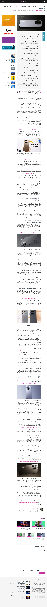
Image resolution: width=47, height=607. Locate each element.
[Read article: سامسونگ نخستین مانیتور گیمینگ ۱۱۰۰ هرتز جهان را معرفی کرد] (23, 524)
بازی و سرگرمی (38, 536)
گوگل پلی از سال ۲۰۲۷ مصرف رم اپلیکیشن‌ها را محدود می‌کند (21, 539)
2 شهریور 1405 (8, 87)
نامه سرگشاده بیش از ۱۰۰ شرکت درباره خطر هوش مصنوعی (21, 587)
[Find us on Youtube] (42, 597)
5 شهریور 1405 (43, 539)
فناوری (13, 581)
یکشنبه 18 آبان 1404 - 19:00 (30, 10)
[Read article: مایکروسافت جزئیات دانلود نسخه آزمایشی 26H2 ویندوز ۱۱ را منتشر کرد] (28, 592)
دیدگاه (44, 550)
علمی (13, 589)
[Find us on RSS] (35, 597)
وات (31, 305)
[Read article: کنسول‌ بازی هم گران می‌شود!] (41, 535)
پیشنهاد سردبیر (18, 10)
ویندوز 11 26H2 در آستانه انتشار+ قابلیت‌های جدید (7, 85)
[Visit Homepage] (24, 1)
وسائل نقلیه (12, 592)
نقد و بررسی (41, 4)
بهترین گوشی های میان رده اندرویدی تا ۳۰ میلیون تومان (27, 129)
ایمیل (29, 566)
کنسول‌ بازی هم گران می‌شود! (41, 538)
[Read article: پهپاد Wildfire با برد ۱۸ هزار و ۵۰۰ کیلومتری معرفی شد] (13, 73)
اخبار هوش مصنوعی (34, 526)
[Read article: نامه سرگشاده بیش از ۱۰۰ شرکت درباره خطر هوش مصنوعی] (28, 587)
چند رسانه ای (12, 595)
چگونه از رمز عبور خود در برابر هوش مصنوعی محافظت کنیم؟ (28, 267)
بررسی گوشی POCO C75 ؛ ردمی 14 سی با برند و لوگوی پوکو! (28, 502)
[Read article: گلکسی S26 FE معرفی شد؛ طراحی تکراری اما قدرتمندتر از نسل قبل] (31, 535)
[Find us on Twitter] (44, 597)
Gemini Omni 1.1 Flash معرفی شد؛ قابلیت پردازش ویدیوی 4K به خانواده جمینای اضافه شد (21, 582)
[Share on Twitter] (44, 38)
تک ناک (44, 4)
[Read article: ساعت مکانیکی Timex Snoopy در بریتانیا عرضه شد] (13, 78)
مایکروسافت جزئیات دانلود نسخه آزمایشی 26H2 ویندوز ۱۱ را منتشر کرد (21, 592)
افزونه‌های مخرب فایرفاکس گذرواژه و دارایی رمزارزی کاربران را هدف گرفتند (21, 597)
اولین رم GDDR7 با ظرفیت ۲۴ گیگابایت (29, 232)
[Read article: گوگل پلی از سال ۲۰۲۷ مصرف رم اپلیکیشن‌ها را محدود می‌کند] (21, 535)
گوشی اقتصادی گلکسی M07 (27, 173)
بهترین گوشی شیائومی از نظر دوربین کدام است (28, 383)
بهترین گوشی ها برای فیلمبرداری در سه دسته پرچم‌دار (28, 159)
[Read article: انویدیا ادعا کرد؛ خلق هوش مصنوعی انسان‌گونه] (38, 524)
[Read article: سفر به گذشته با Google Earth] (13, 82)
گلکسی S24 (32, 456)
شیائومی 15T (22, 91)
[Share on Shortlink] (44, 33)
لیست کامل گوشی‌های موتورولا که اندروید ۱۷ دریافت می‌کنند (6, 55)
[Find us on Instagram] (37, 597)
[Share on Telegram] (44, 36)
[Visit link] (8, 20)
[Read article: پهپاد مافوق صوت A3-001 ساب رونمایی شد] (13, 68)
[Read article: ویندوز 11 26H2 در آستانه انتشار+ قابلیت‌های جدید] (13, 86)
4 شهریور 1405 (8, 61)
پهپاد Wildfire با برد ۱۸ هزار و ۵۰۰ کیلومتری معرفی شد (6, 72)
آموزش (13, 586)
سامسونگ (21, 232)
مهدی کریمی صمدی (38, 10)
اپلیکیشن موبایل (29, 536)
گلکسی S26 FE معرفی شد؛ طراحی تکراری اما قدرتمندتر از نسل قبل (31, 539)
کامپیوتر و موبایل (12, 583)
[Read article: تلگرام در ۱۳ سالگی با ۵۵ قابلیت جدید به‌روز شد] (13, 61)
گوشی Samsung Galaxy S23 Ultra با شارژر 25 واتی (28, 350)
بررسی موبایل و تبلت (23, 10)
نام (44, 561)
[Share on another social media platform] (44, 40)
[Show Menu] (44, 1)
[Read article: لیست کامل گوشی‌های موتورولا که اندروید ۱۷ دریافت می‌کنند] (13, 56)
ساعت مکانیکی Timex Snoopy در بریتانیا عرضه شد (6, 77)
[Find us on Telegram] (40, 597)
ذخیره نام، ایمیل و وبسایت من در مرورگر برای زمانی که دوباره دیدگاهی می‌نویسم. (33, 570)
